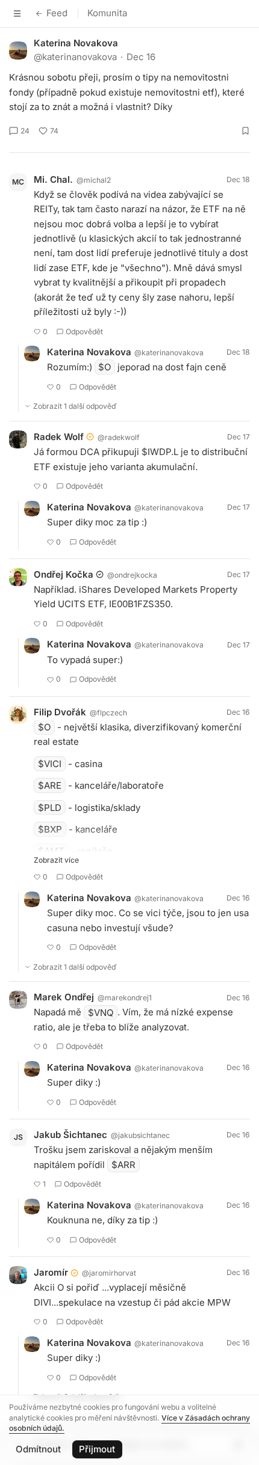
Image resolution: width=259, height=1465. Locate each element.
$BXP (50, 829)
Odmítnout (38, 1449)
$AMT (51, 851)
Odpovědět (84, 331)
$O (104, 367)
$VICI (49, 763)
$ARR (123, 1164)
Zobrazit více (56, 859)
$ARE (49, 785)
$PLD (49, 807)
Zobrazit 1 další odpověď (75, 406)
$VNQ (100, 1012)
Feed (56, 13)
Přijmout (97, 1449)
